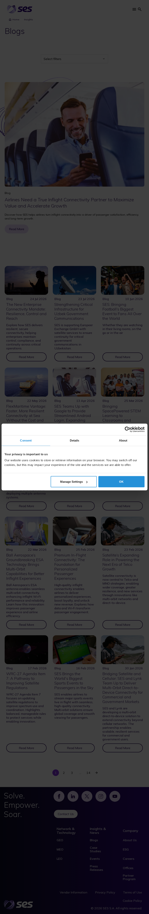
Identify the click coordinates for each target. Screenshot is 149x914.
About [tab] (123, 440)
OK (121, 481)
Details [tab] (74, 440)
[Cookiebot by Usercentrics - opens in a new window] (128, 429)
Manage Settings (71, 481)
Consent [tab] (26, 440)
